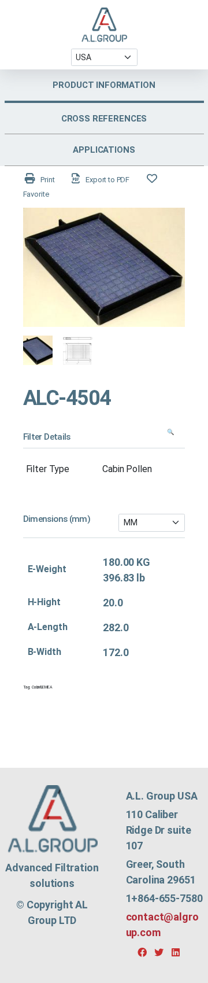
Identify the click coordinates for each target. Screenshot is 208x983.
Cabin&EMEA (42, 687)
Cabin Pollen (126, 468)
